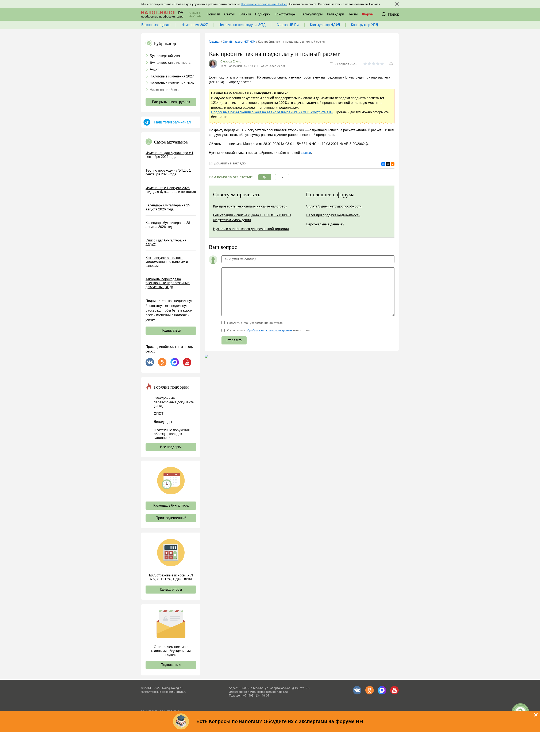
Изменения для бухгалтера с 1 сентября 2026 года (169, 155)
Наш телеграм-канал (172, 122)
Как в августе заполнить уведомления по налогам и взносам (167, 261)
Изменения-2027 (194, 25)
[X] (388, 164)
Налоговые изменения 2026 (172, 83)
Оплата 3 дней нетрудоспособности (334, 206)
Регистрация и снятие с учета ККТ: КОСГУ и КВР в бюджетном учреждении (252, 217)
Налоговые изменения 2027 (172, 76)
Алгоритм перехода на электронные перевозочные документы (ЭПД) (168, 283)
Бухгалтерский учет (165, 56)
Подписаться (171, 330)
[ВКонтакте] (383, 164)
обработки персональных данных (269, 330)
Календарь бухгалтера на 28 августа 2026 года (168, 224)
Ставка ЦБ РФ (288, 25)
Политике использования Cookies (264, 4)
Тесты (353, 14)
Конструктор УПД (364, 25)
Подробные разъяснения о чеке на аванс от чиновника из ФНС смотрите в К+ (272, 112)
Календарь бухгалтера (171, 505)
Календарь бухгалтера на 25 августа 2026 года (168, 207)
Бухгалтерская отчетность (170, 62)
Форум (368, 14)
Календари (335, 14)
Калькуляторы (312, 14)
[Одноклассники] (392, 164)
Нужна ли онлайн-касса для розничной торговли (251, 229)
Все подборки (171, 447)
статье (306, 153)
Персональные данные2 (325, 224)
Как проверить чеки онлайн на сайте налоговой (250, 206)
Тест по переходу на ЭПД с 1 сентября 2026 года (168, 172)
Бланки (245, 14)
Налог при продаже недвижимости (333, 215)
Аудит (154, 69)
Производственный (171, 518)
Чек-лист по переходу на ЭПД (242, 25)
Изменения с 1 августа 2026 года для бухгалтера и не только (171, 190)
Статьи (229, 14)
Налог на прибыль (164, 90)
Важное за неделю (155, 25)
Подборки (262, 14)
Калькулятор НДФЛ (325, 25)
